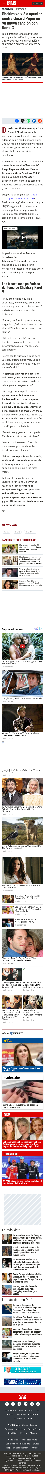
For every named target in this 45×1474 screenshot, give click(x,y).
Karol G (17, 532)
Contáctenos (12, 1443)
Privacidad (25, 1443)
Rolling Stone (34, 1429)
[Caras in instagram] (7, 1404)
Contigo (34, 1425)
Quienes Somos (29, 1439)
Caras (25, 1425)
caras (22, 1115)
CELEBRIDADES (7, 9)
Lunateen (17, 1418)
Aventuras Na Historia (15, 1429)
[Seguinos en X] (19, 1404)
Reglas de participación (17, 1447)
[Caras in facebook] (13, 1404)
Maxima (33, 1433)
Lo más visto (11, 1230)
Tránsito (35, 1447)
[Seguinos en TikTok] (26, 1404)
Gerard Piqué (30, 532)
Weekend (21, 1414)
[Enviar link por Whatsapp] (28, 121)
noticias (22, 1041)
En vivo (39, 3)
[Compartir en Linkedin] (34, 121)
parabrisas (22, 1154)
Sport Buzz (13, 1433)
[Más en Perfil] (16, 1033)
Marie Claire (34, 1410)
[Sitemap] (38, 1404)
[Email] (40, 121)
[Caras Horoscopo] (22, 1384)
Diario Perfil (10, 1410)
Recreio (24, 1433)
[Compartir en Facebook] (17, 121)
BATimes (28, 1418)
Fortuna (10, 1414)
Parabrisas (33, 1414)
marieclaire (22, 1078)
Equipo (36, 1443)
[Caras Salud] (22, 1372)
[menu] (4, 3)
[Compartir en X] (22, 121)
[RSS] (32, 1404)
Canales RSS (14, 1439)
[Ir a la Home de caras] (11, 4)
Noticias (22, 1410)
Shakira (6, 532)
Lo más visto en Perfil (17, 1300)
